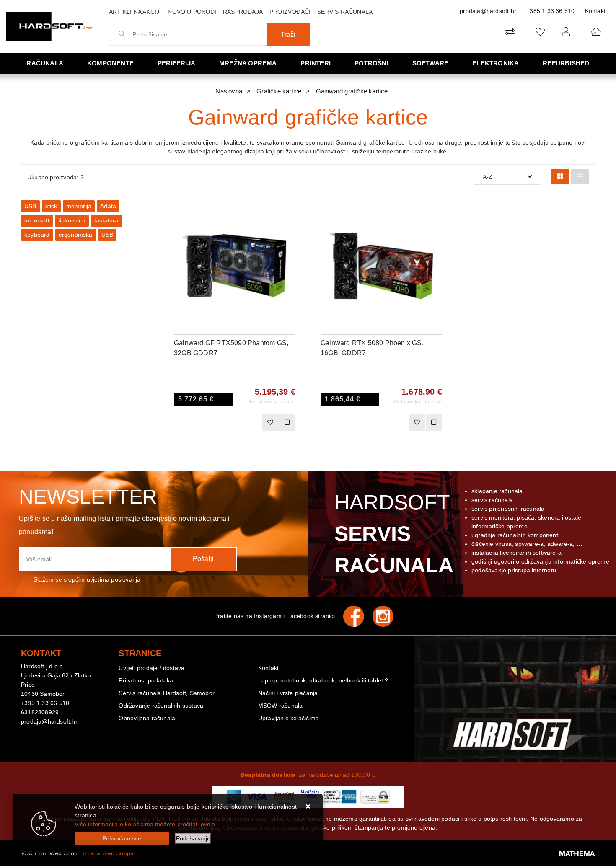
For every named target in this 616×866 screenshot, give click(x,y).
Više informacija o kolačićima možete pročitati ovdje (145, 824)
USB (30, 206)
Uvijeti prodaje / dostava (151, 667)
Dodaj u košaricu (223, 422)
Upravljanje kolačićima (288, 718)
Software (430, 63)
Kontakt (595, 11)
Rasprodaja (243, 11)
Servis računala (345, 11)
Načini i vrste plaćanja (288, 693)
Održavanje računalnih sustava (161, 705)
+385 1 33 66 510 (550, 11)
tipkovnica (71, 220)
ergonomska (76, 234)
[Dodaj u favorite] (289, 233)
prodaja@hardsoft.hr (488, 11)
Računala (44, 63)
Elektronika (495, 63)
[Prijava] (566, 31)
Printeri (315, 63)
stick (51, 206)
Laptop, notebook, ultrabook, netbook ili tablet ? (323, 680)
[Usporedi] (289, 212)
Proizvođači (290, 11)
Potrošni (371, 63)
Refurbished (566, 63)
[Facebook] (358, 616)
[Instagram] (387, 616)
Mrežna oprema (248, 63)
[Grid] (560, 176)
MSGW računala (280, 705)
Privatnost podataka (146, 680)
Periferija (176, 63)
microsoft (36, 220)
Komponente (110, 63)
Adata (108, 206)
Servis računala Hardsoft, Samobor (167, 693)
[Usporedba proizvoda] (287, 422)
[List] (580, 176)
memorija (79, 206)
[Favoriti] (270, 422)
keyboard (37, 234)
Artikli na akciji (135, 11)
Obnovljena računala (147, 718)
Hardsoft (392, 534)
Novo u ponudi (192, 11)
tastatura (106, 220)
